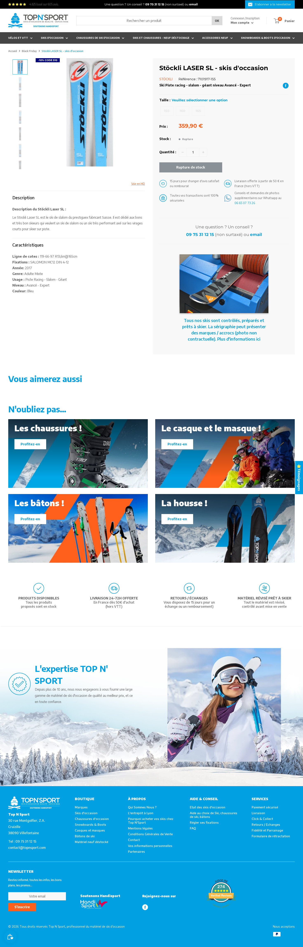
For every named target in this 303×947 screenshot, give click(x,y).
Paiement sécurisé (265, 807)
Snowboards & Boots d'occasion (265, 37)
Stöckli (166, 79)
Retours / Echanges (266, 824)
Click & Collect (262, 819)
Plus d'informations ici (238, 338)
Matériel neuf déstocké (91, 842)
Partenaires (136, 851)
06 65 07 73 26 (245, 203)
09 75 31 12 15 (200, 234)
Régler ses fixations (204, 822)
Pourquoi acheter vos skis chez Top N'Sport (150, 820)
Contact (134, 840)
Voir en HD (138, 183)
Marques (81, 807)
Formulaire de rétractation (271, 836)
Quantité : (167, 152)
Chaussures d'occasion (92, 819)
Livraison (258, 813)
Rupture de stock (190, 167)
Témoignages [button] (299, 479)
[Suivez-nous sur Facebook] (145, 907)
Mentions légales (140, 828)
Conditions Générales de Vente (150, 834)
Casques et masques (90, 830)
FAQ (193, 828)
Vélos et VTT (18, 37)
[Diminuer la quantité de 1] (182, 152)
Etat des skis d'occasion (207, 807)
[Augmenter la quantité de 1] (203, 152)
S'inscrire (22, 907)
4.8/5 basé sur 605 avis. (44, 4)
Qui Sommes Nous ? (142, 807)
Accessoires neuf (215, 37)
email (256, 234)
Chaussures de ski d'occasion (98, 37)
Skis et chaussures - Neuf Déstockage (161, 37)
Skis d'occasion (52, 37)
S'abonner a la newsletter (273, 4)
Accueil (12, 51)
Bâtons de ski (85, 836)
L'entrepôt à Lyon (140, 813)
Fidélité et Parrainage (267, 830)
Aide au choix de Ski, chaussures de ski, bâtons (213, 814)
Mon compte (240, 22)
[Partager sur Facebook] (286, 85)
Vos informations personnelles (150, 846)
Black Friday (29, 51)
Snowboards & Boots (90, 824)
